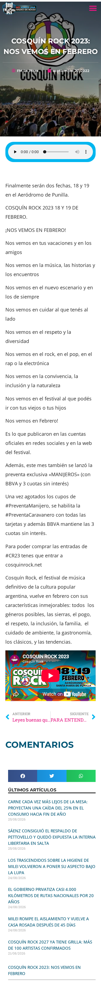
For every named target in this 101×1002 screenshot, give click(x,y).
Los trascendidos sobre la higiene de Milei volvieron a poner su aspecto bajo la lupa (51, 866)
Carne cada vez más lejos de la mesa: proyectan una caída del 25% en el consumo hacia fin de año (48, 808)
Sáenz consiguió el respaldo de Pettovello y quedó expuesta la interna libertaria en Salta (52, 837)
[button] (93, 8)
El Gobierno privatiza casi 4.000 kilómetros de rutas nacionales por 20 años (51, 895)
